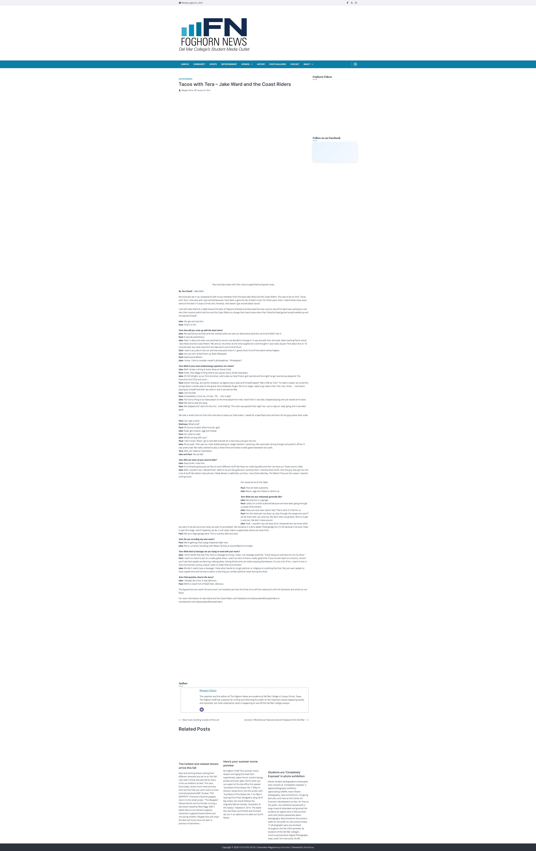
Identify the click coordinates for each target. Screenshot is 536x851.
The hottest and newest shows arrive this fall (198, 766)
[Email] (202, 709)
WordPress (309, 847)
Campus (185, 64)
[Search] (355, 64)
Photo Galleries (277, 64)
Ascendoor (285, 847)
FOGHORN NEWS (247, 847)
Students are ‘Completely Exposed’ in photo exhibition (286, 774)
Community (199, 64)
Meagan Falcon (188, 90)
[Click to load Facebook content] (335, 152)
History (261, 64)
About (307, 64)
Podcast (294, 64)
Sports (213, 64)
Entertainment (229, 64)
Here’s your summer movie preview (240, 763)
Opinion (245, 64)
